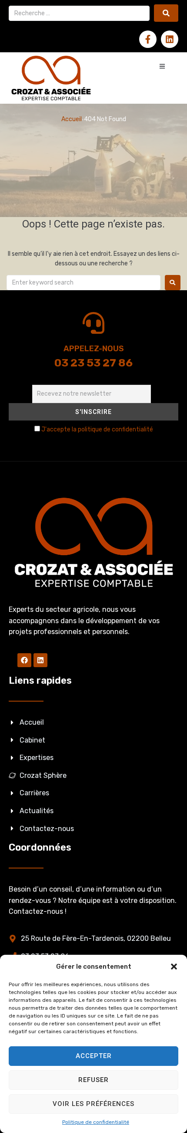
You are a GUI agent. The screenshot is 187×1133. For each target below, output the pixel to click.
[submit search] (166, 13)
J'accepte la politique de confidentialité (97, 429)
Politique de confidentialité (95, 1122)
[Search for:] (83, 282)
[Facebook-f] (148, 39)
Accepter (94, 1056)
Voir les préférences (93, 1104)
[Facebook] (24, 660)
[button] (174, 966)
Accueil (71, 119)
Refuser (93, 1080)
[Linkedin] (169, 39)
